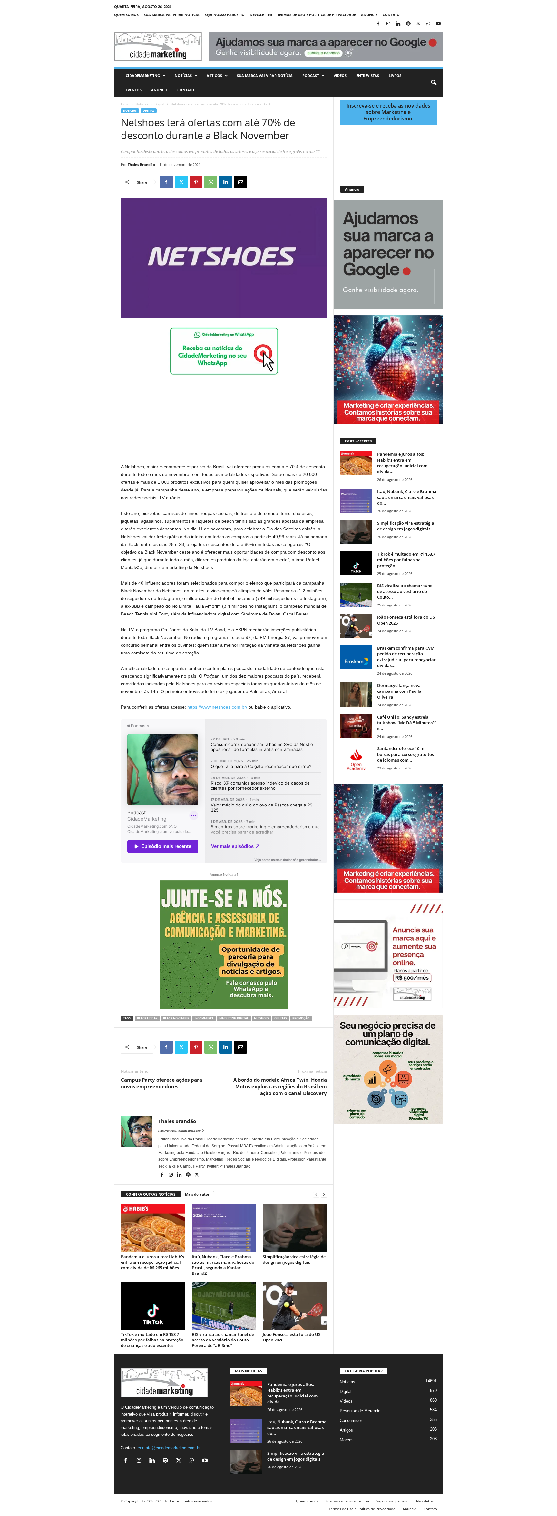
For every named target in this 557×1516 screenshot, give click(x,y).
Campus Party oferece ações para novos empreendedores (161, 1083)
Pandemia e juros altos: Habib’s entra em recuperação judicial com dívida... (402, 462)
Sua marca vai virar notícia (172, 14)
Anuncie (369, 14)
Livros (395, 75)
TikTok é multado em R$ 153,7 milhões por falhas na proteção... (406, 559)
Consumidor (351, 1420)
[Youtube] (438, 24)
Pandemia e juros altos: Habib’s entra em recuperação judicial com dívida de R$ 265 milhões (152, 1262)
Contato (391, 14)
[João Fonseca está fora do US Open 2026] (295, 1306)
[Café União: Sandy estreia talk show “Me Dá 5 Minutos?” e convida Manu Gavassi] (356, 726)
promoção (300, 1018)
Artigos (214, 75)
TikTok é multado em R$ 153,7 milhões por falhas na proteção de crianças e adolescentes (152, 1339)
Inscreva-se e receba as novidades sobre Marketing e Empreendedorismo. (388, 112)
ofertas (280, 1018)
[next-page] (324, 1194)
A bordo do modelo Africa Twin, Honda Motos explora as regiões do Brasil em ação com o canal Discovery (280, 1086)
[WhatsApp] (428, 24)
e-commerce (204, 1018)
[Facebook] (378, 24)
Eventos (134, 89)
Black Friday (147, 1018)
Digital (159, 104)
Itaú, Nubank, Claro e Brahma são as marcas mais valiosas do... (406, 497)
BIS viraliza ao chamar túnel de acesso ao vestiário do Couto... (405, 591)
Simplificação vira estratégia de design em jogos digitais (294, 1259)
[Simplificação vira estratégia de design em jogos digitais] (295, 1228)
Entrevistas (367, 75)
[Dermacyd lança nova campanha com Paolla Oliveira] (356, 694)
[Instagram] (388, 24)
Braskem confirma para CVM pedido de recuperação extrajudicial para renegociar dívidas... (406, 656)
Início (125, 104)
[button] (433, 83)
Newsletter (261, 14)
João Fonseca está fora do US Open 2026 (291, 1337)
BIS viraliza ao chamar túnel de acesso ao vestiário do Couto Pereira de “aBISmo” (223, 1339)
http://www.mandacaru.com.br (181, 1130)
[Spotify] (408, 24)
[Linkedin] (398, 24)
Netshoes (261, 1018)
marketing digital (234, 1018)
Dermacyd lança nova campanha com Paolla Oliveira (399, 691)
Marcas (347, 1439)
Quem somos (126, 14)
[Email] (240, 182)
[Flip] (255, 182)
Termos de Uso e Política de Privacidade (316, 14)
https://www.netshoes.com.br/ (217, 707)
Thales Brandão (141, 164)
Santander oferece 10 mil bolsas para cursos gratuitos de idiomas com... (405, 754)
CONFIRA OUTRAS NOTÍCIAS (150, 1194)
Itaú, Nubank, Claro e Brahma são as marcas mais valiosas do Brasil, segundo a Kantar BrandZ (223, 1265)
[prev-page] (316, 1194)
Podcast (310, 75)
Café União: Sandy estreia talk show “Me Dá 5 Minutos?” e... (406, 722)
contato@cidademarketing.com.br (169, 1447)
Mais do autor (197, 1194)
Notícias (183, 75)
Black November (176, 1018)
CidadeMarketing (143, 75)
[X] (418, 24)
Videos (340, 75)
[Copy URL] (270, 182)
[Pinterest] (196, 182)
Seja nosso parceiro (225, 14)
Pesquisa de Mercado (360, 1410)
